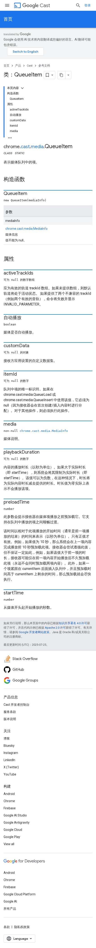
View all (9, 844)
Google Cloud (13, 829)
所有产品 (10, 908)
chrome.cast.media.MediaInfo (26, 228)
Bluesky (9, 745)
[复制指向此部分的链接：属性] (18, 259)
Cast (45, 5)
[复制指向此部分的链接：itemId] (21, 374)
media (37, 146)
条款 (7, 927)
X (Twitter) (11, 767)
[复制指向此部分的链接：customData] (33, 346)
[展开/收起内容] (22, 88)
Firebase (10, 808)
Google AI (10, 901)
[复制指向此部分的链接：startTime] (28, 593)
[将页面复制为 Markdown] (61, 75)
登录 (87, 5)
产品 (18, 65)
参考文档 (44, 65)
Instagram (11, 753)
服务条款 (10, 712)
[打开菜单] (7, 5)
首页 (8, 19)
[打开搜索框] (78, 5)
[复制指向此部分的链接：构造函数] (29, 179)
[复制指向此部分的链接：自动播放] (25, 318)
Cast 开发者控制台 (16, 704)
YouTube (10, 774)
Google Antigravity (16, 822)
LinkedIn (9, 760)
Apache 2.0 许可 (55, 627)
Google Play (12, 837)
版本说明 (10, 719)
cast (25, 146)
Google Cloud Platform (19, 894)
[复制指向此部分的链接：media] (20, 424)
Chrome (9, 801)
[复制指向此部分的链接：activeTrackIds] (37, 273)
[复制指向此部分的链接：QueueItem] (31, 194)
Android (9, 794)
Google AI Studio (15, 815)
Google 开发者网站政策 (34, 632)
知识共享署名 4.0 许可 (73, 623)
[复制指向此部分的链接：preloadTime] (33, 502)
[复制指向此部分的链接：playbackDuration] (44, 452)
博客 (7, 738)
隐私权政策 (22, 927)
